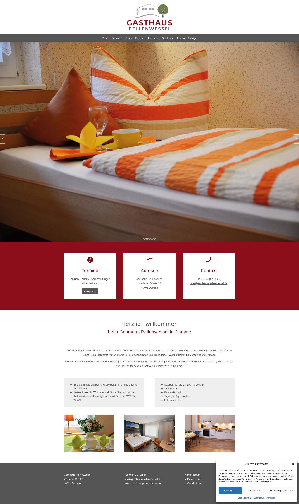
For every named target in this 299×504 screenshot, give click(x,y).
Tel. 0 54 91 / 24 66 (209, 279)
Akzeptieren (230, 490)
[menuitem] (105, 38)
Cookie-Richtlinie (245, 498)
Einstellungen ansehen (281, 490)
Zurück (2, 139)
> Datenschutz (193, 479)
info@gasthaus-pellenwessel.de (208, 283)
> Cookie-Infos (193, 483)
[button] (292, 464)
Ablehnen (255, 490)
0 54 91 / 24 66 (138, 474)
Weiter (296, 139)
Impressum (270, 498)
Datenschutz (259, 498)
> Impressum (192, 474)
